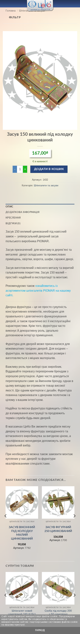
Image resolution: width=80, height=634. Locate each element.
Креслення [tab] (13, 218)
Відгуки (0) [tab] (13, 223)
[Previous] (6, 523)
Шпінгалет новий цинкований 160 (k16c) (22, 612)
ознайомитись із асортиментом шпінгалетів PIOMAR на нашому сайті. (38, 290)
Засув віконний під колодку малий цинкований (22, 533)
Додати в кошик (49, 169)
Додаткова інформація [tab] (22, 212)
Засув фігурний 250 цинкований (58, 529)
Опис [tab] (9, 207)
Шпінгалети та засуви (46, 185)
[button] (5, 3)
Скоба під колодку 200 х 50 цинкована (58, 612)
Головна (11, 10)
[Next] (74, 523)
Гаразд (40, 630)
